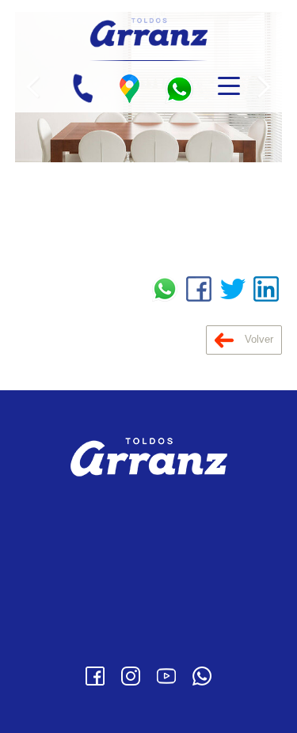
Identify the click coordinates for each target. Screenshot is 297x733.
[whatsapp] (179, 88)
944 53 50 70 (173, 541)
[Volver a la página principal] (148, 30)
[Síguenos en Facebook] (95, 676)
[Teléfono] (82, 88)
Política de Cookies (148, 642)
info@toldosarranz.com (162, 564)
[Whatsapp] (201, 676)
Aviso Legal (148, 594)
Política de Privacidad (149, 618)
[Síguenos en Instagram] (130, 676)
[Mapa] (129, 88)
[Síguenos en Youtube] (166, 676)
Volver (257, 339)
